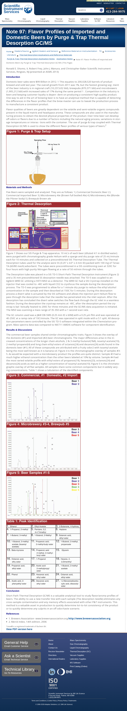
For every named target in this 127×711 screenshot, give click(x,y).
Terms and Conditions (39, 701)
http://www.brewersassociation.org (89, 618)
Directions (52, 655)
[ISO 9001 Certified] (66, 683)
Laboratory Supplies (78, 659)
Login (121, 8)
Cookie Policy (52, 701)
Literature (11, 55)
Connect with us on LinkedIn (51, 671)
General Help (16, 643)
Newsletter (109, 3)
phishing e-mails (98, 0)
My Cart (110, 8)
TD (100, 51)
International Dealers (56, 659)
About (99, 3)
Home (9, 51)
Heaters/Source (22, 51)
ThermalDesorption (59, 20)
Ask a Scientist (17, 657)
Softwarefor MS (97, 20)
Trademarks (72, 701)
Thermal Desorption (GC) (80, 651)
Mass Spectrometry (78, 640)
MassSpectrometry (7, 20)
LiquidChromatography (42, 20)
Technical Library (19, 670)
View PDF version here (19, 629)
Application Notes (65, 58)
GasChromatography (24, 20)
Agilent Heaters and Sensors (45, 51)
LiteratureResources (110, 20)
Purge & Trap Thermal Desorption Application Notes (31, 58)
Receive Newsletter (56, 651)
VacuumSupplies (71, 20)
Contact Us (120, 3)
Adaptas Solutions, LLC (53, 704)
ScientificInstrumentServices (13, 9)
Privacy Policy (62, 701)
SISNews (122, 20)
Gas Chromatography (79, 644)
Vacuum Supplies (77, 655)
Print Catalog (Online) (78, 666)
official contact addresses (116, 0)
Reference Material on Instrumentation (79, 51)
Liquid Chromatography (79, 648)
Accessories (110, 51)
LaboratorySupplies (84, 20)
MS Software (75, 663)
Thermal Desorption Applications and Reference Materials (45, 55)
